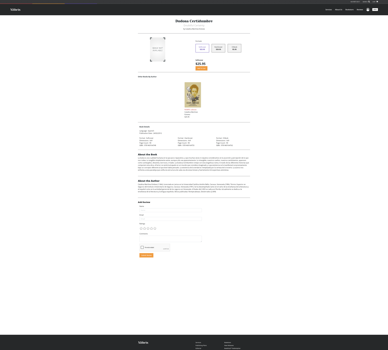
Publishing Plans (201, 345)
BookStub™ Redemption (232, 348)
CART (374, 2)
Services (328, 9)
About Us (338, 9)
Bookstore (349, 9)
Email (141, 215)
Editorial (198, 348)
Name (141, 206)
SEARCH (365, 2)
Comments (143, 234)
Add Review (144, 202)
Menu (375, 9)
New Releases (229, 345)
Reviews (360, 9)
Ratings (142, 224)
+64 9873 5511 (355, 2)
